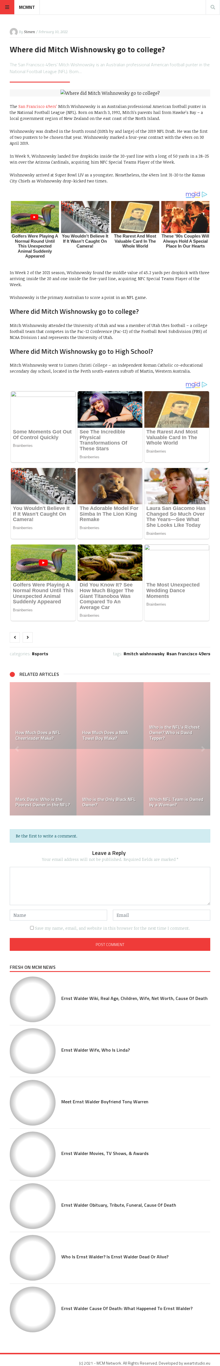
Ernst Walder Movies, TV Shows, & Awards (105, 1153)
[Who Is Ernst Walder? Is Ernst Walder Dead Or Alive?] (33, 1258)
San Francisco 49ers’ (37, 106)
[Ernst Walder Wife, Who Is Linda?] (33, 1051)
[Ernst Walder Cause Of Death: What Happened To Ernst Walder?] (33, 1309)
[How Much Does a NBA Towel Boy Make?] (109, 715)
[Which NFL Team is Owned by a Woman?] (177, 782)
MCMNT (27, 7)
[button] (17, 748)
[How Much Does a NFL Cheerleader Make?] (43, 715)
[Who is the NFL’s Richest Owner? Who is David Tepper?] (177, 715)
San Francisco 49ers (189, 653)
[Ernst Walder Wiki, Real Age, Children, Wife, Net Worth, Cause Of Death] (33, 999)
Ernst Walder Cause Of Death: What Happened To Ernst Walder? (126, 1308)
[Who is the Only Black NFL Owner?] (109, 782)
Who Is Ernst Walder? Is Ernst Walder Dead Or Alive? (114, 1256)
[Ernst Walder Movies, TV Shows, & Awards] (33, 1154)
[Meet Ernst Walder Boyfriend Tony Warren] (33, 1103)
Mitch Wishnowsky (145, 653)
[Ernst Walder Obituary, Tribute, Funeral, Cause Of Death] (33, 1206)
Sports (41, 653)
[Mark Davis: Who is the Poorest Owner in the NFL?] (43, 782)
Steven (29, 31)
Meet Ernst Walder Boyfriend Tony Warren (104, 1101)
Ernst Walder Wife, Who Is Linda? (95, 1049)
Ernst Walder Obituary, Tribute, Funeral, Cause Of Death (118, 1205)
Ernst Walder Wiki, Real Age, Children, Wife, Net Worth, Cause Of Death (134, 998)
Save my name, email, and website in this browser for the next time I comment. (112, 928)
